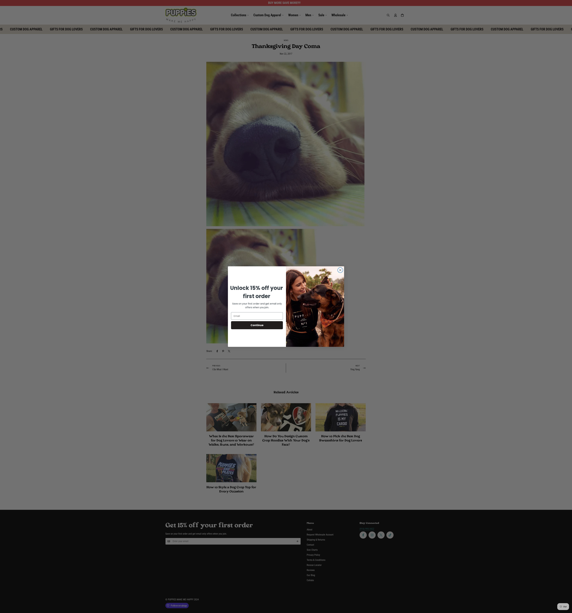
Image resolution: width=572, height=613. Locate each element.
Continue (257, 325)
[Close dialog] (340, 270)
